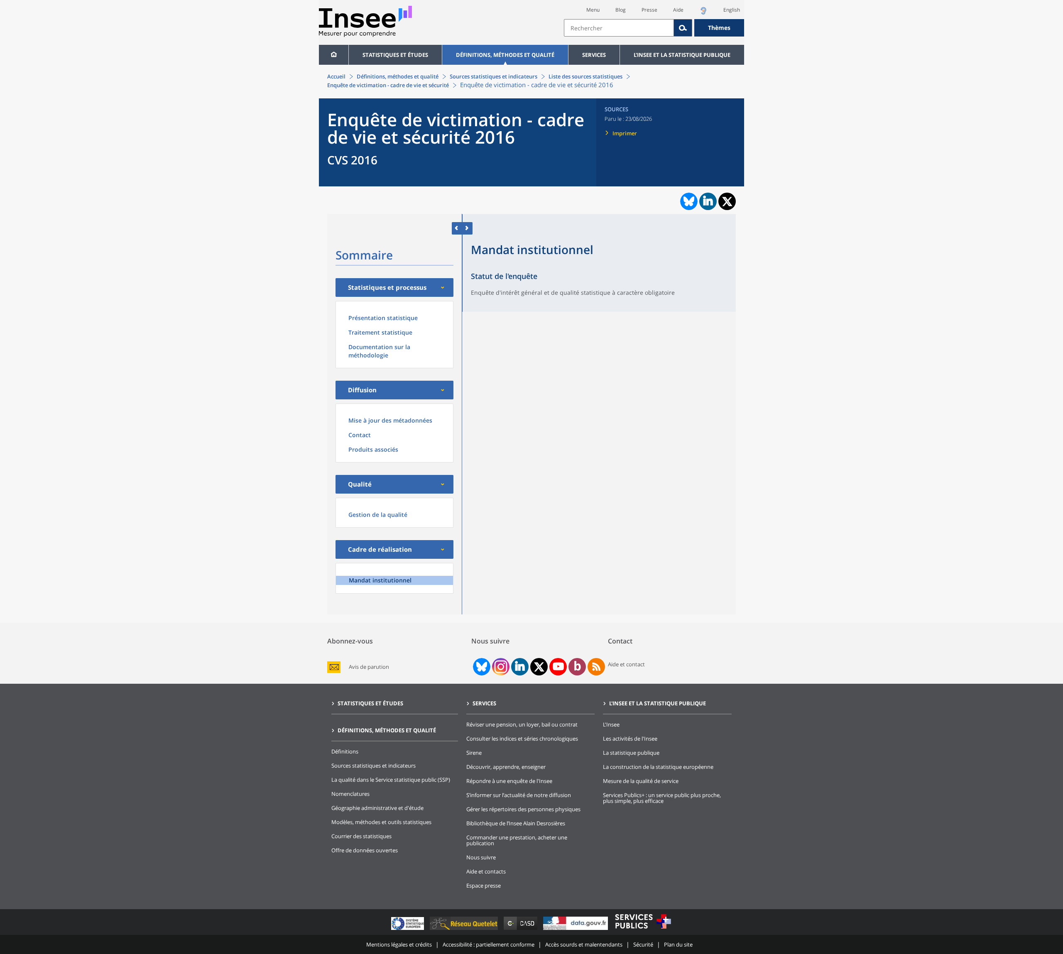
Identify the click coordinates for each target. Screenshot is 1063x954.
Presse (649, 9)
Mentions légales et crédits (399, 944)
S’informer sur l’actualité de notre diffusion (518, 795)
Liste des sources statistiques (585, 76)
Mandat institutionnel (380, 580)
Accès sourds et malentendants (583, 944)
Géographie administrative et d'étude (377, 808)
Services (594, 55)
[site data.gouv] (576, 930)
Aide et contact (626, 664)
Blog (620, 9)
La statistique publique (631, 752)
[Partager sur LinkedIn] (708, 201)
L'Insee (611, 724)
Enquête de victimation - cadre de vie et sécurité (388, 85)
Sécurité (643, 944)
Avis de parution (369, 667)
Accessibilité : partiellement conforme (488, 944)
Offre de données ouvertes (364, 850)
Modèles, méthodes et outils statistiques (381, 822)
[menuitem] (333, 55)
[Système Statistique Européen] (408, 930)
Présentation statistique (383, 318)
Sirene (474, 752)
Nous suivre (481, 857)
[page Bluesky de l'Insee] (480, 666)
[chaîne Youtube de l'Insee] (558, 667)
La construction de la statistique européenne (658, 767)
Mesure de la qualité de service (640, 781)
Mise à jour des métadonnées (390, 420)
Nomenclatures (350, 793)
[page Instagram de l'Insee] (499, 666)
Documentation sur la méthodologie (379, 351)
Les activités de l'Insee (630, 738)
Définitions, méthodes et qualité (505, 55)
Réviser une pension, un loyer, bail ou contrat (522, 724)
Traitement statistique (380, 332)
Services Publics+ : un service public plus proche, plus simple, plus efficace (662, 798)
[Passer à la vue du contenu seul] (457, 228)
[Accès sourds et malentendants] (703, 13)
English (731, 9)
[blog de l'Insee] (577, 666)
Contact (359, 435)
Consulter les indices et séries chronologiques (522, 738)
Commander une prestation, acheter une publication (516, 840)
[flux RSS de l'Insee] (596, 667)
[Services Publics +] (643, 930)
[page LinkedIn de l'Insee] (519, 666)
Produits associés (373, 449)
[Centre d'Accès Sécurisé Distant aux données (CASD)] (521, 930)
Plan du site (678, 944)
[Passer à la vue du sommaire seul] (467, 228)
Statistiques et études (395, 55)
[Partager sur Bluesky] (688, 201)
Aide (678, 9)
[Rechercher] (683, 28)
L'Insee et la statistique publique (682, 55)
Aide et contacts (486, 871)
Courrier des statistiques (361, 836)
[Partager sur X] (727, 201)
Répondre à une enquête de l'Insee (509, 781)
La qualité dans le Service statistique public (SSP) (390, 779)
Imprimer (624, 133)
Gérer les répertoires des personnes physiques (523, 809)
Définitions (344, 751)
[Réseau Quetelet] (465, 930)
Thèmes (719, 28)
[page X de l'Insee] (539, 667)
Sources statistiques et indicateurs (493, 76)
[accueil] (334, 55)
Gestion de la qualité (377, 515)
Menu (593, 9)
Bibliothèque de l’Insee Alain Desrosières (515, 823)
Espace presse (483, 885)
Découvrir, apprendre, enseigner (506, 767)
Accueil (336, 76)
